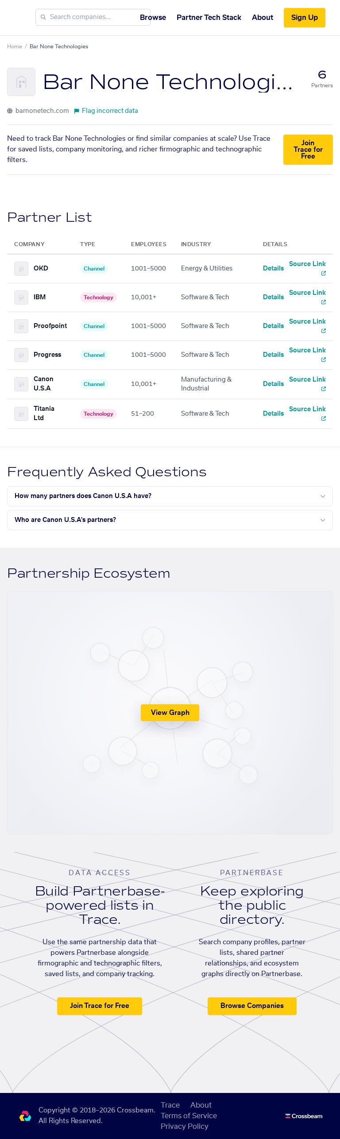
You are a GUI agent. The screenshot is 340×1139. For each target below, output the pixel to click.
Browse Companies (252, 1006)
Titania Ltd (44, 413)
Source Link (307, 264)
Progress (47, 355)
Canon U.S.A (44, 384)
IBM (40, 297)
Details (273, 269)
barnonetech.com (41, 111)
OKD (41, 269)
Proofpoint (50, 326)
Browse (153, 17)
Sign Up (304, 17)
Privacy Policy (185, 1126)
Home (14, 46)
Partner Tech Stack (209, 17)
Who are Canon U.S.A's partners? (65, 520)
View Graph (170, 713)
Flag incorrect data (110, 111)
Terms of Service (189, 1116)
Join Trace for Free (308, 150)
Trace (170, 1105)
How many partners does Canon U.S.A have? (83, 496)
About (262, 17)
